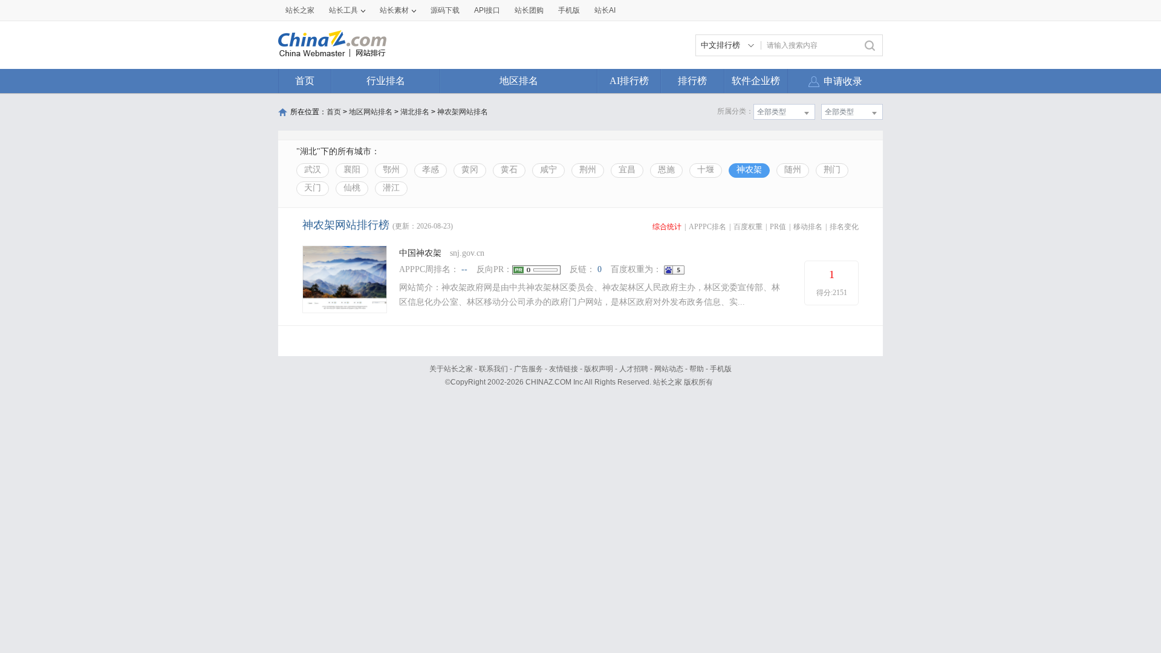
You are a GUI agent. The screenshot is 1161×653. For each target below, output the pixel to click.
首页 (304, 81)
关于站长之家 (451, 369)
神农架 (749, 169)
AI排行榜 (629, 81)
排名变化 (844, 227)
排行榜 (692, 81)
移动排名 (807, 227)
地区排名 (518, 81)
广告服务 (528, 369)
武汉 (312, 169)
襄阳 (351, 169)
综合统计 (666, 227)
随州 (792, 169)
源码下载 (445, 10)
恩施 (666, 169)
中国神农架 (420, 253)
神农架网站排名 (462, 112)
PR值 (778, 227)
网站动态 (668, 369)
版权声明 (598, 369)
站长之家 (299, 10)
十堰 (705, 169)
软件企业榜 (756, 81)
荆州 (587, 169)
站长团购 (529, 10)
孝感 (430, 169)
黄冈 (469, 169)
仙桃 (351, 187)
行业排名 (385, 81)
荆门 (832, 169)
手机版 (721, 369)
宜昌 (627, 169)
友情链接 (563, 369)
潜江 (391, 187)
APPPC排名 (707, 227)
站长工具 (343, 10)
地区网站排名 (370, 112)
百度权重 (748, 227)
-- (464, 269)
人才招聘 (633, 369)
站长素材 (394, 10)
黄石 (509, 169)
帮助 (696, 369)
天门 (312, 187)
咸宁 (548, 169)
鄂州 (391, 169)
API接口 (487, 10)
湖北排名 (414, 112)
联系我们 (493, 369)
